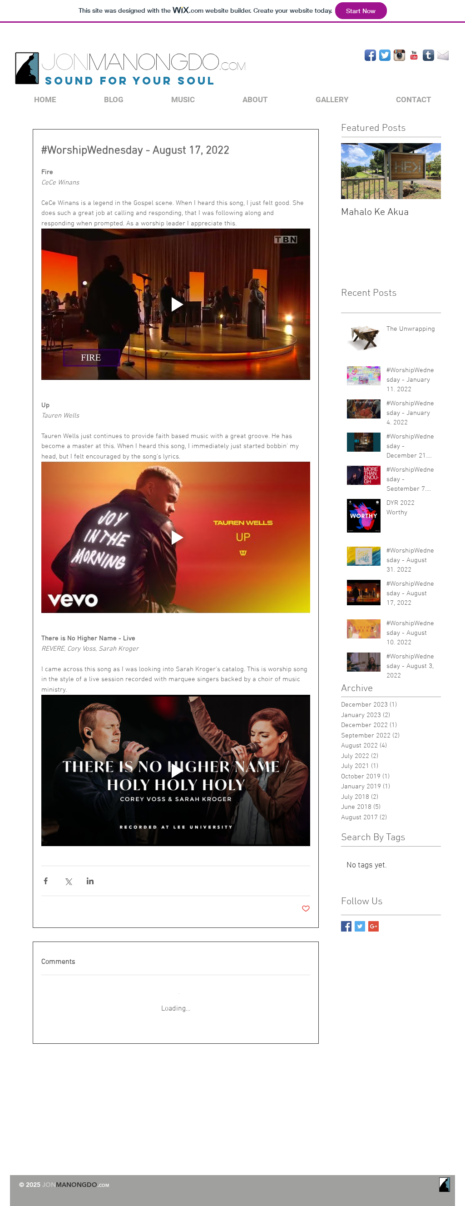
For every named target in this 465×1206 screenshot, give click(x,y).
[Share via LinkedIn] (90, 881)
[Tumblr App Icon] (428, 55)
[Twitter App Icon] (385, 55)
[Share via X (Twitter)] (68, 881)
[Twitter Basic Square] (360, 926)
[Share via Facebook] (45, 881)
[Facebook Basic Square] (346, 926)
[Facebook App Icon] (370, 55)
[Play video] (175, 304)
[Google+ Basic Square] (373, 926)
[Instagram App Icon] (399, 55)
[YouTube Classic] (414, 55)
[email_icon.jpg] (443, 55)
